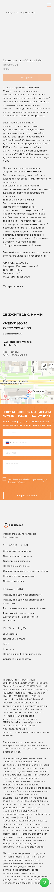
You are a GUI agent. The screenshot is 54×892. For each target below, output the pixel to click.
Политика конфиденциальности (22, 653)
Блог (6, 644)
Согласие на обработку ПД (19, 658)
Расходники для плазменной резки (24, 608)
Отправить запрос (27, 495)
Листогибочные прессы (17, 556)
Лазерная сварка (13, 581)
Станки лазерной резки (17, 551)
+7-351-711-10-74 (15, 323)
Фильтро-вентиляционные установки (25, 571)
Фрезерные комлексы (16, 560)
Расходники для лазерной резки (22, 594)
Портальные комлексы (16, 565)
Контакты (8, 649)
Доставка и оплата (14, 638)
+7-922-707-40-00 (17, 328)
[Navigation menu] (49, 5)
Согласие (16, 479)
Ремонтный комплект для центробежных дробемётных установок (20, 617)
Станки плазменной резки (18, 576)
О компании (10, 633)
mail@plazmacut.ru (12, 334)
